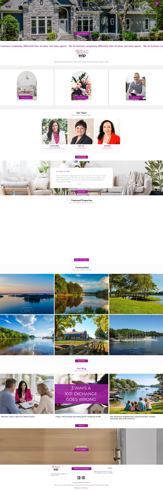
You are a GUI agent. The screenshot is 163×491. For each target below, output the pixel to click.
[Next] (109, 178)
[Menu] (157, 3)
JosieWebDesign (84, 488)
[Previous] (53, 178)
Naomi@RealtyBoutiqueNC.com (59, 474)
